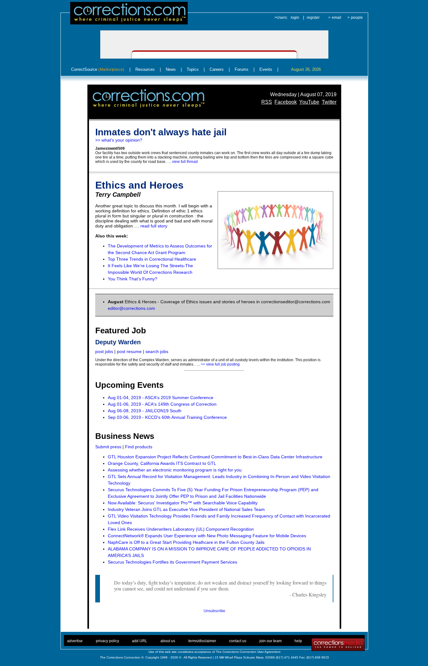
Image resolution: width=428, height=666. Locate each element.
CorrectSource (97, 69)
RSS (266, 102)
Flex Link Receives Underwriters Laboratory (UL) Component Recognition (181, 529)
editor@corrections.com (131, 308)
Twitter (329, 102)
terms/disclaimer (202, 641)
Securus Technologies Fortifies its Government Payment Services (172, 562)
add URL (139, 641)
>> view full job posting (220, 364)
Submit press (108, 446)
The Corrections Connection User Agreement (248, 651)
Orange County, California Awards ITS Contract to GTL (162, 463)
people (357, 17)
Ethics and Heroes (139, 185)
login (295, 17)
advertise (75, 641)
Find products (138, 446)
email (336, 17)
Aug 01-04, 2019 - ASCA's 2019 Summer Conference (160, 397)
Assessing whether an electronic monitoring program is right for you (175, 469)
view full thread (185, 161)
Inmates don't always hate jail (161, 132)
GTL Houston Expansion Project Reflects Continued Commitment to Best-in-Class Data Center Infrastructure (215, 456)
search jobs (156, 351)
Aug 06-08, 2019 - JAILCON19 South (144, 410)
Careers (217, 69)
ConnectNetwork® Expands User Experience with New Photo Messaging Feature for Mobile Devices (207, 535)
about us (167, 641)
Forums (241, 69)
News (171, 69)
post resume (129, 351)
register (313, 17)
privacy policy (107, 641)
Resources (145, 69)
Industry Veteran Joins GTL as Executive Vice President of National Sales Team (186, 509)
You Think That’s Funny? (132, 278)
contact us (237, 641)
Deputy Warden (118, 342)
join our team (270, 641)
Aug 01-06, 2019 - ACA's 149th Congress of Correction (162, 404)
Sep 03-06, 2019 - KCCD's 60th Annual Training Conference (167, 417)
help (298, 641)
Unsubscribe (214, 611)
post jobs (104, 351)
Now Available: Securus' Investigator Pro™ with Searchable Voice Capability (183, 502)
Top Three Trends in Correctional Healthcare (152, 259)
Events (265, 69)
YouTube (309, 102)
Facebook (285, 102)
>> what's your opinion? (118, 140)
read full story (153, 225)
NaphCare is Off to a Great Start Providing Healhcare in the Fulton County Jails (186, 542)
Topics (193, 69)
